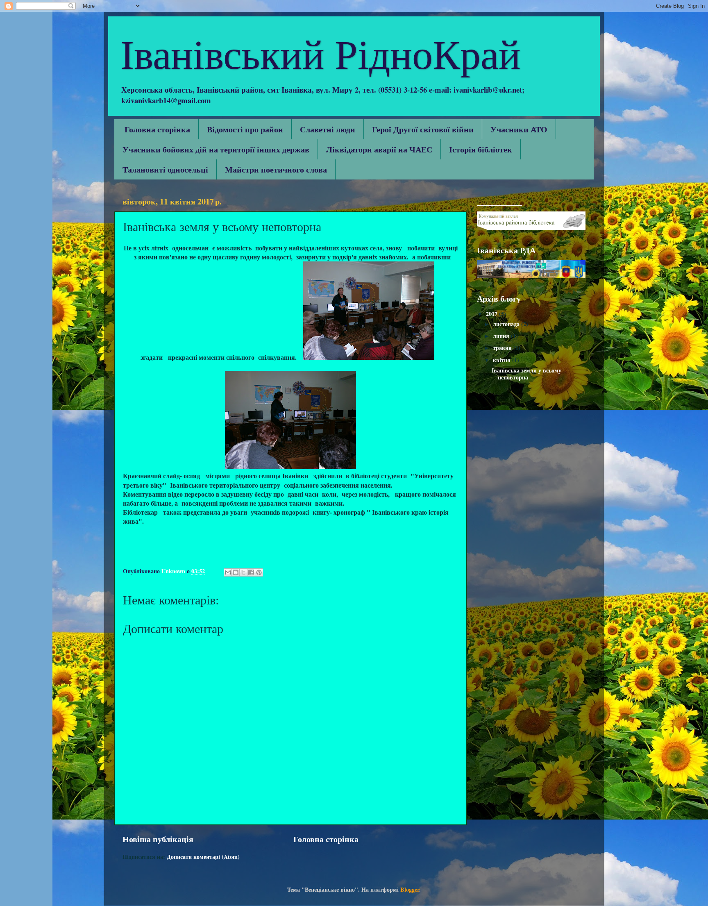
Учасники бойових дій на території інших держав (216, 149)
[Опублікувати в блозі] (235, 572)
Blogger (409, 889)
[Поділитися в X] (243, 572)
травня (503, 347)
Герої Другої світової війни (423, 129)
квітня (502, 360)
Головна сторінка (157, 129)
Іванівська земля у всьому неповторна (526, 373)
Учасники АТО (518, 129)
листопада (507, 324)
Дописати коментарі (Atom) (203, 856)
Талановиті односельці (165, 169)
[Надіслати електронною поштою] (228, 572)
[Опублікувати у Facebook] (251, 572)
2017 (492, 313)
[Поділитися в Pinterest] (259, 572)
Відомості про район (245, 129)
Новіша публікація (158, 839)
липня (502, 336)
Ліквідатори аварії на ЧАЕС (379, 149)
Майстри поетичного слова (276, 169)
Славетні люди (327, 129)
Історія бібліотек (480, 149)
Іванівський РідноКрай (320, 52)
